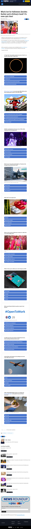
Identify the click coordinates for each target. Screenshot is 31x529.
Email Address (4, 508)
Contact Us (13, 523)
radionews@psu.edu (20, 514)
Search (19, 521)
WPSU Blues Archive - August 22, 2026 (11, 489)
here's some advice (23, 38)
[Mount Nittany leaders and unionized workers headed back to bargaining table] (3, 484)
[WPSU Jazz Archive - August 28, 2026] (3, 455)
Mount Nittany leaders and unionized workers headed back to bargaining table (17, 483)
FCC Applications (26, 521)
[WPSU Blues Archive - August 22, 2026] (3, 490)
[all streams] (30, 4)
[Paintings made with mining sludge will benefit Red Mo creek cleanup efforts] (3, 473)
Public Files (19, 523)
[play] (2, 4)
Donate (27, 1)
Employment (13, 521)
